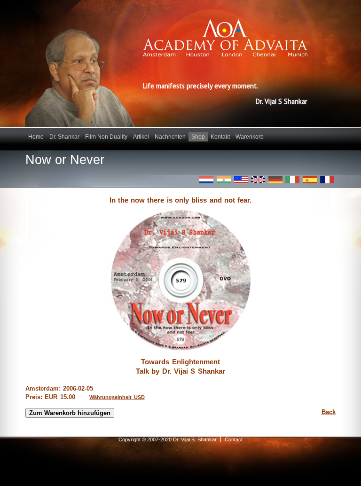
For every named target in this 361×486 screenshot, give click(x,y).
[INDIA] (224, 179)
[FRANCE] (327, 179)
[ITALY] (292, 179)
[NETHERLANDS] (206, 179)
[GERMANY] (275, 179)
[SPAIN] (310, 179)
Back (329, 411)
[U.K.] (258, 179)
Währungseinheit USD (116, 397)
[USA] (241, 179)
